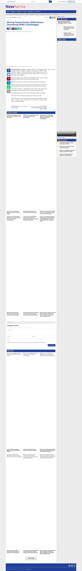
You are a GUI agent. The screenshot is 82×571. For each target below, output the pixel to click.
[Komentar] (21, 29)
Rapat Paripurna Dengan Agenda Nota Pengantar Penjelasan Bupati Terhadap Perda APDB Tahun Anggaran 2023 (47, 552)
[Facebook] (50, 18)
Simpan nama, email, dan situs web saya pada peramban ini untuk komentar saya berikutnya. (27, 342)
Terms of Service (21, 569)
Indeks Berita (28, 569)
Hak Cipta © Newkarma (11, 569)
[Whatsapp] (18, 29)
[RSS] (54, 18)
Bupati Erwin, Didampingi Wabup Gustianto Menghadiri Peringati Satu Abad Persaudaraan (47, 212)
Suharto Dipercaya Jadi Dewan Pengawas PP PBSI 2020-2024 (66, 132)
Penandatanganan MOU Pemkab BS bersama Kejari (19, 106)
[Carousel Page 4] (74, 135)
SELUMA (17, 26)
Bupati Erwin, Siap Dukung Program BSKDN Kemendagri (30, 450)
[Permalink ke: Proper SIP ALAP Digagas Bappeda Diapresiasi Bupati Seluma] (14, 162)
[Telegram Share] (15, 29)
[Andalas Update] (17, 6)
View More (31, 558)
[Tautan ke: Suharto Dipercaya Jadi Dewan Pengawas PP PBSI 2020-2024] (66, 88)
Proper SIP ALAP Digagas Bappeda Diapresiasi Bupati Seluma (13, 212)
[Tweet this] (10, 29)
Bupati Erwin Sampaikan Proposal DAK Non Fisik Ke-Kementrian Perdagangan (13, 313)
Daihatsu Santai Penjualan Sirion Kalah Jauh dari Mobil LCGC (69, 34)
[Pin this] (13, 29)
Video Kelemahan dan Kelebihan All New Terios (64, 22)
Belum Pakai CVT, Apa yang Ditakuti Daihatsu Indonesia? (69, 28)
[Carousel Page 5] (75, 135)
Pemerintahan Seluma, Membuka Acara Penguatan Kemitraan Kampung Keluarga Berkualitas (31, 313)
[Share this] (8, 29)
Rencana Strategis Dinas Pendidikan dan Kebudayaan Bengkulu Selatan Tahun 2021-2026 (39, 107)
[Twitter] (52, 18)
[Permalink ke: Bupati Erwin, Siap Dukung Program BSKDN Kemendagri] (31, 162)
